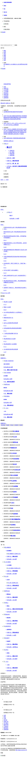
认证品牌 (6, 89)
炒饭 (13, 119)
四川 (22, 129)
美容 (5, 58)
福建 (12, 130)
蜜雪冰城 (22, 64)
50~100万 (6, 124)
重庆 (12, 133)
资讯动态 (6, 93)
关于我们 (6, 723)
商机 (5, 717)
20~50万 (23, 123)
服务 (5, 60)
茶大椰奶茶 (7, 64)
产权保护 (6, 726)
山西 (14, 133)
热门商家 (13, 138)
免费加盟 (16, 124)
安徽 (9, 130)
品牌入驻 (6, 721)
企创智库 (6, 96)
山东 (24, 129)
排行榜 (5, 720)
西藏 (11, 132)
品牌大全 (6, 88)
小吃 (22, 115)
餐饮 (5, 50)
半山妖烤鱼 (14, 480)
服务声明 (6, 724)
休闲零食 (13, 524)
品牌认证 (11, 141)
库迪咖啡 (15, 497)
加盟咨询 (6, 176)
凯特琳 (21, 425)
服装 (5, 55)
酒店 (5, 53)
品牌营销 (6, 97)
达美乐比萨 (17, 469)
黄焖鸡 (6, 117)
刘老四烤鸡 (16, 458)
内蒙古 (22, 133)
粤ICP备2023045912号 (21, 750)
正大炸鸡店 (14, 453)
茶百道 (11, 425)
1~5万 (12, 123)
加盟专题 (6, 94)
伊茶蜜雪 (16, 425)
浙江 (7, 130)
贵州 (6, 132)
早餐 (19, 119)
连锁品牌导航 (7, 84)
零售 (5, 57)
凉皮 (12, 508)
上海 (12, 129)
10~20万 (19, 123)
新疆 (23, 132)
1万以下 (8, 123)
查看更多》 (4, 358)
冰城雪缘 (15, 486)
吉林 (17, 133)
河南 (17, 130)
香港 (5, 133)
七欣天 (12, 502)
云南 (8, 132)
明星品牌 (18, 138)
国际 (9, 133)
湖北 (19, 130)
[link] (3, 103)
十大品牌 (6, 91)
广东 (7, 129)
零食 (20, 115)
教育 (5, 52)
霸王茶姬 (3, 425)
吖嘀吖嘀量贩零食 (15, 519)
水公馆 (18, 64)
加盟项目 (6, 141)
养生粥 (16, 119)
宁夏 (20, 132)
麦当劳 (15, 464)
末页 (7, 179)
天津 (18, 132)
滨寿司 (15, 491)
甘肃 (13, 132)
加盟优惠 (23, 138)
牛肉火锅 (8, 115)
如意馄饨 (15, 513)
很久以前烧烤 (14, 475)
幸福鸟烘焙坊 (16, 530)
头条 (5, 718)
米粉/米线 (9, 119)
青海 (15, 132)
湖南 (21, 130)
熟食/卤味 (16, 115)
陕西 (14, 129)
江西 (14, 130)
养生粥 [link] (12, 103)
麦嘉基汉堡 (14, 447)
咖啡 (6, 119)
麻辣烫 (12, 117)
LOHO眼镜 (13, 64)
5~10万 (15, 123)
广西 (24, 130)
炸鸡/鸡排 (22, 117)
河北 (19, 129)
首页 (5, 86)
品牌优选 (8, 138)
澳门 (7, 133)
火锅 (12, 115)
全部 (5, 111)
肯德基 (7, 425)
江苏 (17, 129)
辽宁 (19, 133)
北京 (10, 129)
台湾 (25, 132)
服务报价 (6, 727)
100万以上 (11, 124)
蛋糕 (24, 115)
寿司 (9, 117)
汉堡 (19, 117)
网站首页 (3, 103)
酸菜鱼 (16, 117)
